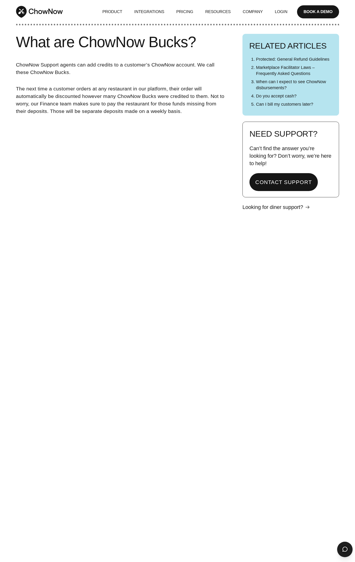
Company (253, 11)
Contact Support (283, 182)
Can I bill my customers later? (284, 104)
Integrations (149, 11)
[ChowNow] (39, 12)
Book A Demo (318, 11)
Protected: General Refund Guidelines (292, 59)
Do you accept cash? (276, 96)
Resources (218, 11)
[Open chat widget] (345, 549)
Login (281, 11)
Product (112, 11)
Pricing (184, 11)
